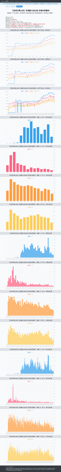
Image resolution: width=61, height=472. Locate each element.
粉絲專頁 (25, 1)
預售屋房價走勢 (17, 1)
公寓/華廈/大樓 (13, 6)
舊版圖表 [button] (29, 1)
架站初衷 (22, 1)
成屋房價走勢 (12, 1)
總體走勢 (7, 6)
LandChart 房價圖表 (5, 1)
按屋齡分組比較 (19, 6)
